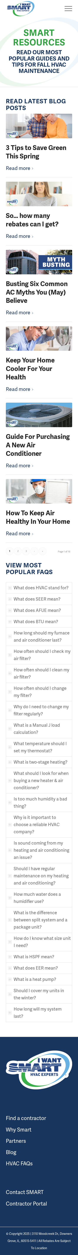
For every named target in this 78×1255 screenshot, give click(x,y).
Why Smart (18, 1129)
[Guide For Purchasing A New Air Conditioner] (39, 415)
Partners (16, 1141)
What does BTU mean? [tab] (36, 621)
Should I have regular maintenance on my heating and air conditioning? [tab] (41, 876)
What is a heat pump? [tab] (35, 979)
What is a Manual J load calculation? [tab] (37, 728)
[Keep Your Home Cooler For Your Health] (39, 338)
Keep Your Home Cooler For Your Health (30, 368)
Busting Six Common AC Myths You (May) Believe (37, 292)
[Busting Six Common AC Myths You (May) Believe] (39, 262)
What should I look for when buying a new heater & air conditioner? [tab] (41, 781)
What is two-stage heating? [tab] (40, 762)
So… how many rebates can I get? (32, 220)
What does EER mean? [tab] (36, 968)
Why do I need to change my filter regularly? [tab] (41, 710)
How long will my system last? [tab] (38, 1012)
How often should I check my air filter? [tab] (42, 655)
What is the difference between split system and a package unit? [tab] (40, 920)
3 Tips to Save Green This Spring (36, 152)
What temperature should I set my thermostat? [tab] (40, 747)
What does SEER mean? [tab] (37, 599)
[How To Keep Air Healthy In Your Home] (39, 491)
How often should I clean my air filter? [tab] (41, 673)
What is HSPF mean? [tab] (34, 957)
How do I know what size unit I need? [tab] (42, 941)
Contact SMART (25, 1192)
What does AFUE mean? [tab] (37, 610)
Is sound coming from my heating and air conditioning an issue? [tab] (41, 850)
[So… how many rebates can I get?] (39, 194)
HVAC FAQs (19, 1163)
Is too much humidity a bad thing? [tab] (40, 802)
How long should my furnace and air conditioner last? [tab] (42, 636)
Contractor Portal (26, 1203)
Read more (18, 168)
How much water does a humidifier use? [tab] (37, 897)
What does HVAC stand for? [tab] (41, 588)
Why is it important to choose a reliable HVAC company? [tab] (37, 825)
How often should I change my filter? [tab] (40, 691)
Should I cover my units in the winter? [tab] (39, 994)
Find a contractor (26, 1118)
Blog (11, 1152)
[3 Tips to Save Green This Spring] (39, 126)
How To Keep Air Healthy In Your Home (38, 517)
